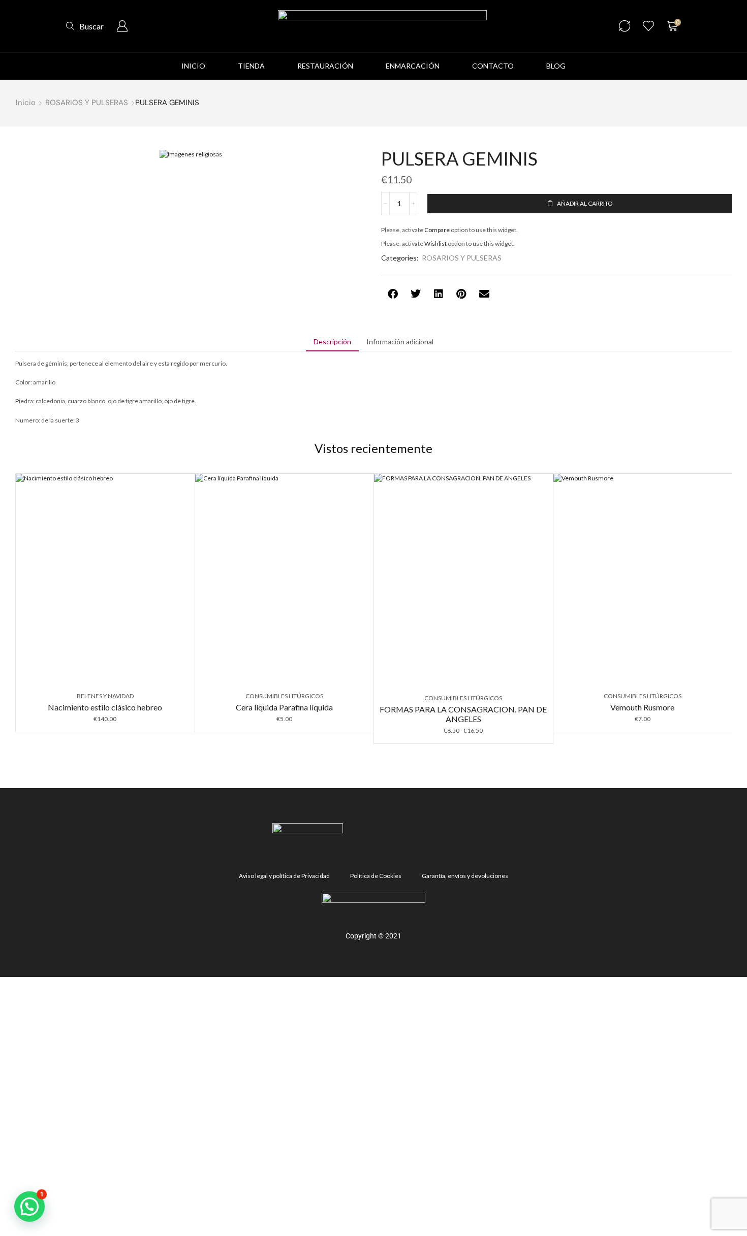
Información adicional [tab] (399, 341)
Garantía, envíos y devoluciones (465, 876)
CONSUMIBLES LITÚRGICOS (284, 696)
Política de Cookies (375, 876)
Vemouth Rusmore (642, 707)
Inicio (26, 102)
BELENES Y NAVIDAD (105, 696)
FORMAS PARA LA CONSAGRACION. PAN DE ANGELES (463, 714)
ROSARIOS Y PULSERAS (86, 102)
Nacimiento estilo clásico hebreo (105, 707)
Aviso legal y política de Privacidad (284, 876)
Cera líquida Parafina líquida (284, 707)
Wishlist (435, 243)
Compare (437, 230)
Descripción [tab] (332, 341)
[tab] (332, 341)
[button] (85, 26)
